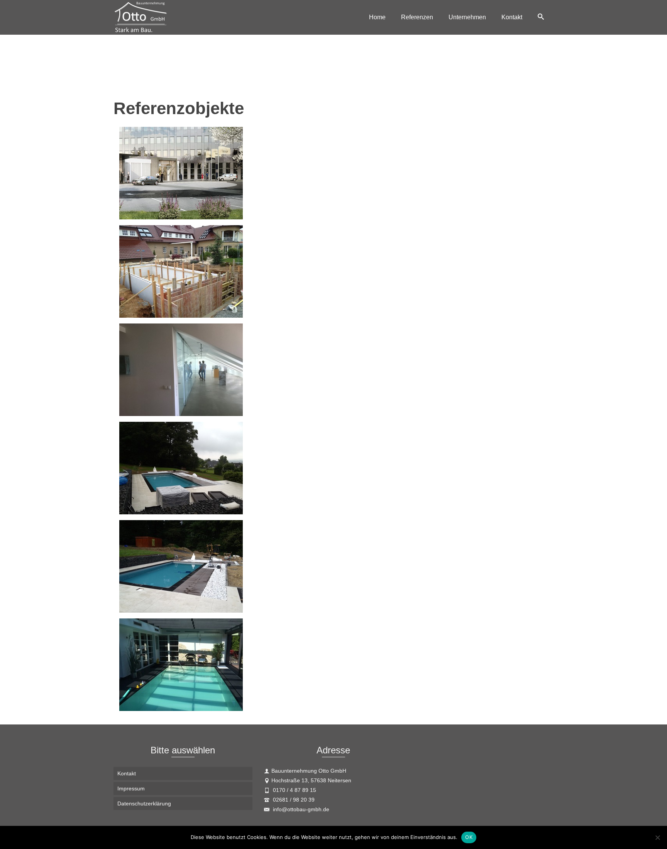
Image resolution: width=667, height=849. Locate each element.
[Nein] (657, 837)
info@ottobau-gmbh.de (300, 809)
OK (468, 837)
